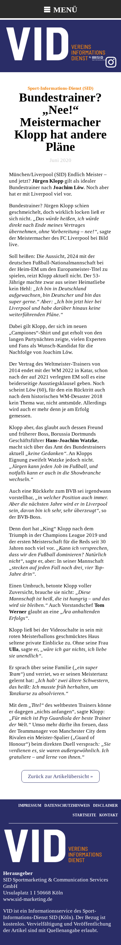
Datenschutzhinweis (67, 805)
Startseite (84, 815)
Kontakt (108, 815)
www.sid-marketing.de (27, 899)
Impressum (29, 805)
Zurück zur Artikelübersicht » (60, 776)
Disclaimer (105, 805)
